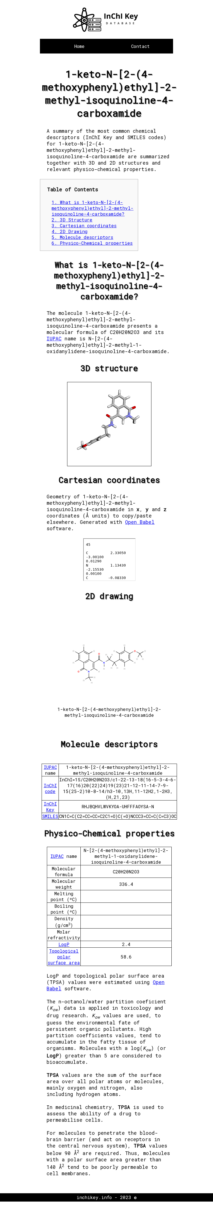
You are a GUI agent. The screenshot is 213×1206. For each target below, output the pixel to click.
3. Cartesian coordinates (84, 225)
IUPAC (54, 338)
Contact (140, 46)
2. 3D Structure (72, 220)
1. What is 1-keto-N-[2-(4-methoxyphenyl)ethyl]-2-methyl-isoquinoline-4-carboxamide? (92, 208)
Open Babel (139, 522)
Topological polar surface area (64, 956)
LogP (64, 944)
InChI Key (50, 806)
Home (79, 46)
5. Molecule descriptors (82, 237)
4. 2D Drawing (70, 231)
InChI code (50, 788)
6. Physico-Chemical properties (92, 243)
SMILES (50, 816)
